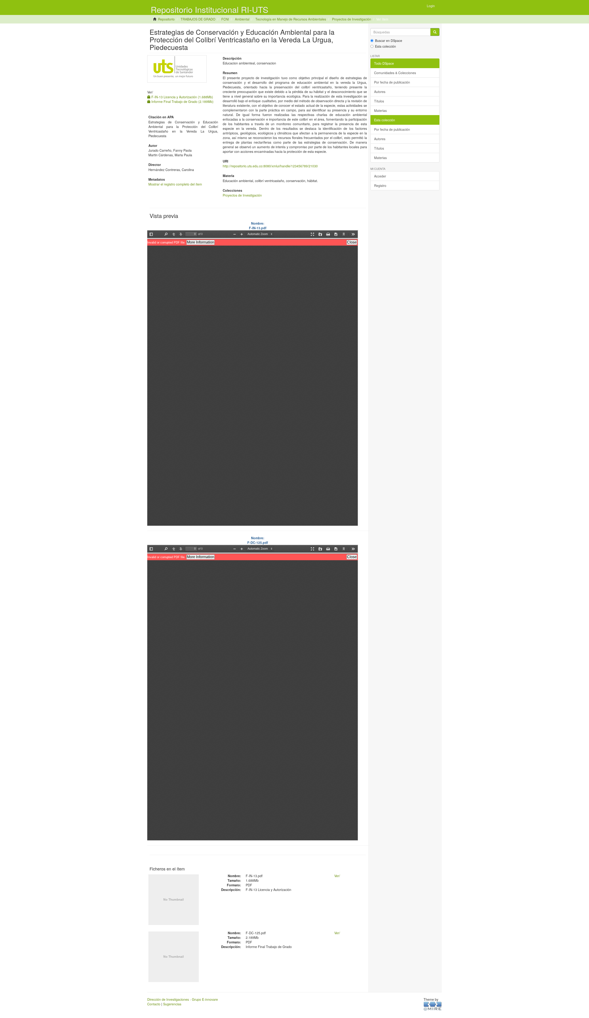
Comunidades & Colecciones (395, 72)
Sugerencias (172, 1004)
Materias (380, 110)
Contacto (153, 1004)
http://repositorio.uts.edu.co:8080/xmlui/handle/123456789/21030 (270, 166)
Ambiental (242, 19)
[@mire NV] (433, 1005)
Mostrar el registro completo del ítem (175, 184)
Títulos (379, 101)
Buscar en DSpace (388, 40)
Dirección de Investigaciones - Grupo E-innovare (182, 999)
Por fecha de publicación (392, 82)
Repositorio (166, 19)
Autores (379, 91)
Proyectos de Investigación (351, 19)
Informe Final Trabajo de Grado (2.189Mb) (182, 101)
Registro (380, 185)
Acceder (380, 176)
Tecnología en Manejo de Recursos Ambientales (290, 19)
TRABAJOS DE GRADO (198, 19)
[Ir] (434, 32)
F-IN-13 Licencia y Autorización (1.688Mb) (181, 97)
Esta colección (385, 46)
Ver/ (337, 875)
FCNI (225, 19)
